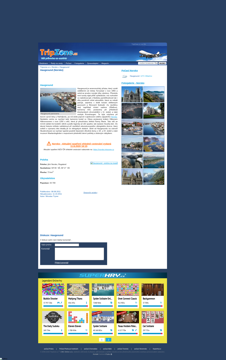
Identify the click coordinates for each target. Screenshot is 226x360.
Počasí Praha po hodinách (68, 349)
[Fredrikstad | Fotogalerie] (132, 151)
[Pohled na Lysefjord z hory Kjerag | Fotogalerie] (132, 168)
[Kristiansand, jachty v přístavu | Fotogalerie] (132, 135)
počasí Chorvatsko (90, 349)
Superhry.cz (157, 349)
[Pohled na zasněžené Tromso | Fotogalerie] (132, 118)
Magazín (105, 63)
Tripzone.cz (45, 67)
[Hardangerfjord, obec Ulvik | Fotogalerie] (153, 184)
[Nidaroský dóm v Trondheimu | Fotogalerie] (132, 184)
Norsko (55, 67)
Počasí (68, 63)
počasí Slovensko (140, 349)
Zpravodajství (92, 63)
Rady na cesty (57, 63)
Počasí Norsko (130, 70)
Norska (114, 117)
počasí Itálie (107, 349)
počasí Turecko (123, 349)
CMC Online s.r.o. (67, 352)
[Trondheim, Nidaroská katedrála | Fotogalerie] (132, 102)
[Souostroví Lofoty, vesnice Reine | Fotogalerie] (153, 151)
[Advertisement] (103, 21)
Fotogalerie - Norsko (133, 83)
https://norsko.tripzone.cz (103, 149)
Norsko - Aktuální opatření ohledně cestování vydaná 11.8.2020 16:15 (81, 145)
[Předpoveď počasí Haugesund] (124, 78)
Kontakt (95, 354)
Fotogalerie (79, 63)
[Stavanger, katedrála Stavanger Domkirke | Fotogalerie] (153, 118)
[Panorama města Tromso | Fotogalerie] (153, 168)
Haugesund (64, 67)
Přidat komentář (61, 262)
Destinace (43, 63)
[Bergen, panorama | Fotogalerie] (153, 102)
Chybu (108, 354)
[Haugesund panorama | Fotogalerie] (153, 135)
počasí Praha (48, 349)
